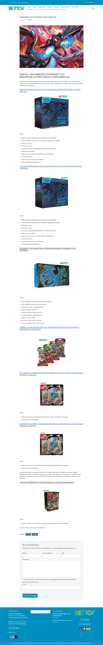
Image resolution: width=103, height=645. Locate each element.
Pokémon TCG (31, 9)
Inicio (28, 7)
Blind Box (75, 7)
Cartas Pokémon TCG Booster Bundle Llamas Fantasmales (47, 482)
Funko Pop (41, 7)
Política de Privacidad (78, 643)
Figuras (56, 7)
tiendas (48, 81)
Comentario (26, 559)
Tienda (63, 9)
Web (63, 553)
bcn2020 (23, 19)
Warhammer (65, 7)
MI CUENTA (90, 2)
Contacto (42, 9)
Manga (50, 7)
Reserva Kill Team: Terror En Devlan (62, 620)
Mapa (17, 628)
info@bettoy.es (86, 624)
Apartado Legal (87, 643)
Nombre (25, 553)
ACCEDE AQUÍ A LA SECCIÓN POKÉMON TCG (33, 527)
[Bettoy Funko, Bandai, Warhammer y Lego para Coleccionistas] (16, 8)
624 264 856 (85, 619)
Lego (34, 7)
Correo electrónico (47, 553)
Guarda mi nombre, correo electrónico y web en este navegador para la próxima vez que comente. (50, 579)
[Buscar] (90, 8)
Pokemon (34, 534)
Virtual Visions (55, 643)
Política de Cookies (68, 643)
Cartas (28, 534)
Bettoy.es (67, 81)
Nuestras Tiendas (53, 9)
